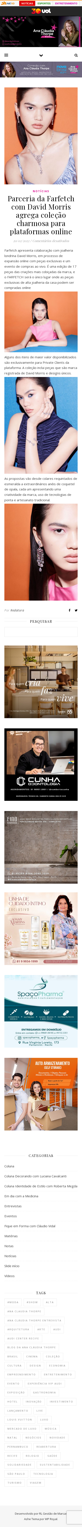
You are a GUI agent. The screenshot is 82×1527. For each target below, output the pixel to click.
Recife (12, 1455)
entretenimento (58, 1374)
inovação (34, 1401)
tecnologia (43, 1473)
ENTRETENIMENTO (66, 3)
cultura (14, 1365)
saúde (52, 1455)
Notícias (41, 191)
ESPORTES (44, 3)
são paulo (16, 1473)
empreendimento (21, 1374)
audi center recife (23, 1338)
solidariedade (19, 1464)
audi (57, 1329)
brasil (12, 1356)
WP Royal (51, 1519)
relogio (32, 1455)
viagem (36, 1482)
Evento (13, 1383)
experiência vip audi (45, 1383)
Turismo (14, 1482)
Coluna (9, 1166)
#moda (13, 1302)
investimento (61, 1401)
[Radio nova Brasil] (41, 76)
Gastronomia (44, 1392)
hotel (12, 1401)
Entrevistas (13, 1206)
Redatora (17, 610)
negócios (34, 1437)
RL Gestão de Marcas (53, 1514)
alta (50, 1302)
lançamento (17, 1410)
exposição (16, 1392)
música (51, 1428)
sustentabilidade (55, 1464)
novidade (57, 1437)
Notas (9, 1246)
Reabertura (46, 1446)
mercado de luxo (22, 1428)
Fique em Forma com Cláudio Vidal (29, 1226)
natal (12, 1437)
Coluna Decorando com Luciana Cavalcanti (35, 1176)
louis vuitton (19, 1419)
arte (41, 1329)
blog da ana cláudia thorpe (31, 1347)
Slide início (11, 1266)
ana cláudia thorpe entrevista (34, 1320)
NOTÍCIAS (27, 3)
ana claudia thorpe (24, 1311)
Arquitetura (18, 1329)
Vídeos (9, 1276)
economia (57, 1365)
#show (32, 1302)
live (40, 1410)
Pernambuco (17, 1446)
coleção (53, 1356)
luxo (44, 1419)
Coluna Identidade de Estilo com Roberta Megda (40, 1186)
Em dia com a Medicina (21, 1196)
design (35, 1365)
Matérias (11, 1236)
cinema (32, 1356)
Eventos (10, 1216)
